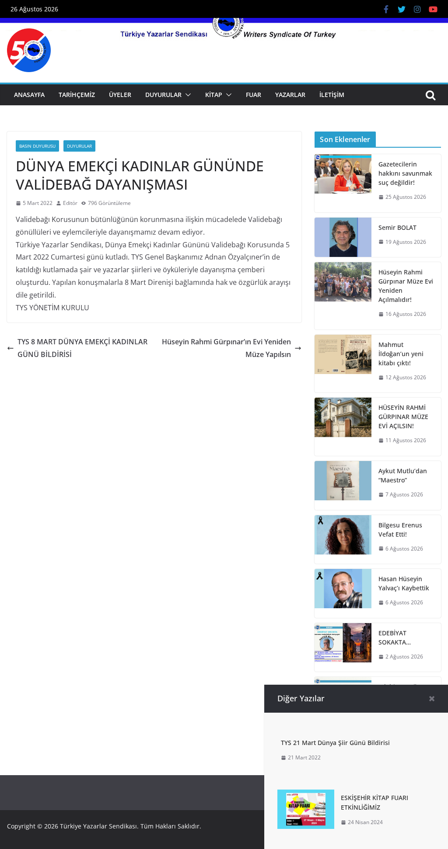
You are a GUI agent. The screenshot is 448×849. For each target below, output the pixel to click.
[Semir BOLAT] (343, 237)
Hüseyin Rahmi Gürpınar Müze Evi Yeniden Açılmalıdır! (405, 286)
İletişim (331, 94)
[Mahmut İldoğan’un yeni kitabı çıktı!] (343, 364)
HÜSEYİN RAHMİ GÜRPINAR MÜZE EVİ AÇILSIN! (403, 416)
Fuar (253, 94)
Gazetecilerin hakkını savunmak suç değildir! (405, 173)
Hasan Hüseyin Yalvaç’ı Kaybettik (403, 583)
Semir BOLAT (397, 227)
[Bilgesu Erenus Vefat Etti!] (343, 539)
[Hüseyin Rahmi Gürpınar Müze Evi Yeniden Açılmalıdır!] (343, 295)
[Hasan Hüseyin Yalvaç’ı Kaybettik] (343, 593)
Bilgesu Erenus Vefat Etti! (400, 529)
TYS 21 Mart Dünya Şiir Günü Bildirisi (335, 742)
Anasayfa (29, 94)
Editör (70, 203)
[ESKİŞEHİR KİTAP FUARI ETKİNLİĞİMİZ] (305, 795)
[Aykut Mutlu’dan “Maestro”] (343, 485)
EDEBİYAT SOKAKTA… (394, 637)
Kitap (213, 94)
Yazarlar (290, 94)
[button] (186, 95)
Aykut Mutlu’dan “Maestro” (402, 475)
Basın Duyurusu (37, 146)
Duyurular (163, 94)
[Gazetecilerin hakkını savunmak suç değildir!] (343, 183)
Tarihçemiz (77, 94)
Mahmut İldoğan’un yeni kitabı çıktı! (401, 353)
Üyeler (120, 94)
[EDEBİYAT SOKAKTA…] (343, 647)
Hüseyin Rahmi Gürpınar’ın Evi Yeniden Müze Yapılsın (226, 348)
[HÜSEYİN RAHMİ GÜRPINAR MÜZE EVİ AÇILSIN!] (343, 427)
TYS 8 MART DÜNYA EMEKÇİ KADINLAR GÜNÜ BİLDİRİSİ (82, 348)
